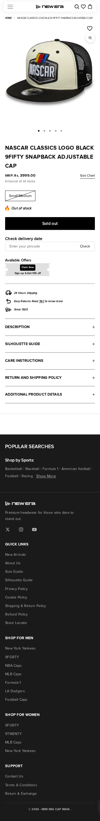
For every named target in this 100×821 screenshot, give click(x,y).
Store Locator (16, 623)
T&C (41, 301)
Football (11, 476)
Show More (46, 476)
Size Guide (14, 571)
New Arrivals (15, 554)
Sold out (50, 223)
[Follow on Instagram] (21, 529)
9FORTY (12, 657)
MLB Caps (13, 674)
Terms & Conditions (21, 785)
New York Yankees (20, 648)
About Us (13, 563)
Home (8, 18)
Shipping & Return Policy (25, 606)
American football (76, 469)
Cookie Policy (16, 597)
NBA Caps (13, 665)
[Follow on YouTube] (34, 529)
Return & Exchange (21, 793)
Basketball (13, 469)
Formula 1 (50, 469)
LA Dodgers (15, 691)
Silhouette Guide (19, 580)
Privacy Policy (16, 589)
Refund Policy (16, 614)
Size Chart (87, 176)
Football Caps (16, 699)
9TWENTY (13, 734)
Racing (27, 476)
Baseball (32, 469)
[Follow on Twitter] (7, 529)
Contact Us (14, 776)
